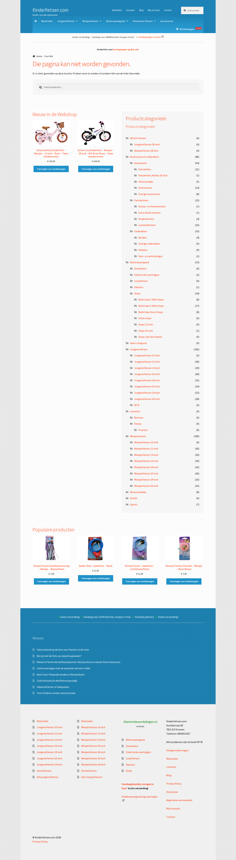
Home (39, 56)
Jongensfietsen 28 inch (147, 144)
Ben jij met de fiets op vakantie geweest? (59, 655)
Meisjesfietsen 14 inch (146, 454)
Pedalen (142, 249)
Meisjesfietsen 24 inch (146, 479)
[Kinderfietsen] (36, 21)
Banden (142, 237)
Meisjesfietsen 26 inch (146, 485)
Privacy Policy (173, 783)
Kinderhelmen (146, 219)
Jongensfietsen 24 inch (147, 392)
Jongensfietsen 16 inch (147, 374)
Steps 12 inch (145, 324)
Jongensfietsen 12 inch (147, 361)
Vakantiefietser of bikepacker (53, 686)
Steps (137, 293)
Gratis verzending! (81, 37)
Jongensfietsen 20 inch (147, 386)
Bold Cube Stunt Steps (150, 312)
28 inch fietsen (138, 138)
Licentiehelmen (147, 225)
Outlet (133, 498)
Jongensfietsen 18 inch (147, 380)
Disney (137, 423)
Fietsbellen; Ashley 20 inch (152, 175)
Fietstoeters (145, 187)
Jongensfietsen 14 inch (147, 368)
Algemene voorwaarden (179, 800)
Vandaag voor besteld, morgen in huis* (113, 37)
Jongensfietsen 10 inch (147, 355)
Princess (143, 430)
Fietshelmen (141, 200)
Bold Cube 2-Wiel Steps (151, 299)
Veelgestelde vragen (177, 750)
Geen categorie (138, 343)
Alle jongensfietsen (47, 777)
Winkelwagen (190, 29)
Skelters (138, 287)
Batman (138, 417)
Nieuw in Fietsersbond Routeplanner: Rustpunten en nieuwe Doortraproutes (78, 662)
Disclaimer (172, 792)
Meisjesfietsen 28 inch (146, 150)
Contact (168, 10)
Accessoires (167, 21)
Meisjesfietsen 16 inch (146, 461)
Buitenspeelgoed (115, 21)
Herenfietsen (44, 770)
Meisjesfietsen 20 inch (146, 473)
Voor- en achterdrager (150, 256)
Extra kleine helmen (149, 212)
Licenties (130, 10)
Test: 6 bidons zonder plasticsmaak (56, 693)
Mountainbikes (138, 492)
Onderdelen (140, 231)
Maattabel (117, 10)
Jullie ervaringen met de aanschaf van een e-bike (63, 668)
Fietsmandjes (145, 181)
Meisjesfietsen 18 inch (146, 467)
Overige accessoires (149, 194)
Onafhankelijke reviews (149, 37)
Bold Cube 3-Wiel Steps (151, 305)
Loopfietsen (141, 280)
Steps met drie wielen (150, 336)
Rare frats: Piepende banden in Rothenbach (60, 674)
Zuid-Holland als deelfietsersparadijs (57, 680)
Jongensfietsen (65, 21)
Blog (141, 10)
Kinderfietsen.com (50, 10)
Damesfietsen (89, 770)
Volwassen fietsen (143, 21)
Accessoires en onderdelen (144, 156)
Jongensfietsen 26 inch (147, 399)
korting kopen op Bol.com (126, 49)
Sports (133, 504)
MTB (136, 405)
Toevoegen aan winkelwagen (51, 169)
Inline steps (144, 318)
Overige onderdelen (149, 243)
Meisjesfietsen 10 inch (146, 442)
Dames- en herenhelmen (152, 206)
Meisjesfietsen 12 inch (146, 448)
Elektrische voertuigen (146, 274)
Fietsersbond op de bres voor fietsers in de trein (63, 649)
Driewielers (140, 268)
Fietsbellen (144, 169)
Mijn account (154, 10)
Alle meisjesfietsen (91, 777)
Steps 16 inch (145, 330)
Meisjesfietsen (90, 21)
